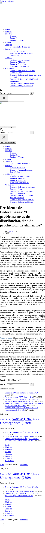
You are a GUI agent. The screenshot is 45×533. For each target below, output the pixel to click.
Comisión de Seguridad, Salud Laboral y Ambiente (25, 76)
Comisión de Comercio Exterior (22, 83)
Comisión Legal (16, 73)
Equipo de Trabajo (17, 40)
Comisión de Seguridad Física (21, 86)
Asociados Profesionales (19, 66)
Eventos (8, 42)
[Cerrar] (4, 98)
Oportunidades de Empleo (20, 47)
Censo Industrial (16, 55)
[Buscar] (1, 91)
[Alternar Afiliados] (42, 174)
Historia (13, 36)
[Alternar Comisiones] (42, 185)
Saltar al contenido (7, 1)
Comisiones (9, 461)
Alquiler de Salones (17, 51)
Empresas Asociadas (18, 64)
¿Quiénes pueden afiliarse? (20, 60)
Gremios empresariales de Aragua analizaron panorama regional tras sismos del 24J (22, 400)
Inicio (7, 29)
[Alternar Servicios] (42, 166)
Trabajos (8, 454)
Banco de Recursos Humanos (21, 53)
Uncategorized (15, 423)
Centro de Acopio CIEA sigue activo (19, 397)
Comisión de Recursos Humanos (22, 71)
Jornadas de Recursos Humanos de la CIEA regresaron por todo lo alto (21, 409)
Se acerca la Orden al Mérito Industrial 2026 (21, 393)
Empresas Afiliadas (17, 62)
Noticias (8, 32)
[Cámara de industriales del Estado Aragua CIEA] (12, 25)
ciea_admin (12, 231)
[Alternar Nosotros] (42, 151)
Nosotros (8, 449)
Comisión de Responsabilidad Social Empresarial (24, 80)
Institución (14, 38)
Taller (36, 419)
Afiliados (8, 458)
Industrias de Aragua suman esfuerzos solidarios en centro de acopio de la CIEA (24, 404)
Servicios (8, 456)
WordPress (24, 465)
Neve (2, 465)
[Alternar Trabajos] (42, 161)
